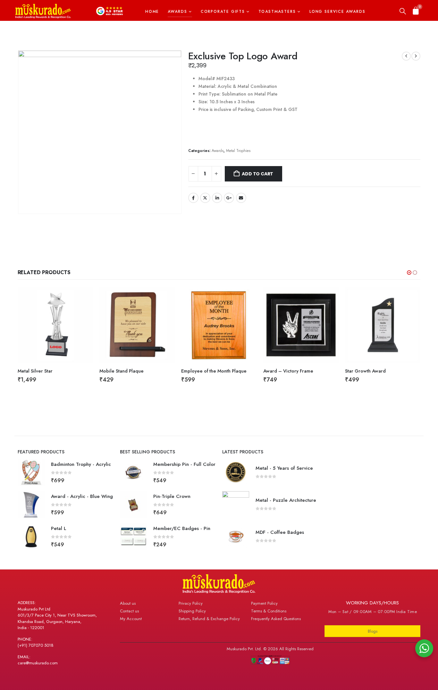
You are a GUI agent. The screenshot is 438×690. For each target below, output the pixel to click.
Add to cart (257, 174)
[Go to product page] (55, 325)
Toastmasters (277, 11)
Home (152, 12)
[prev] (406, 56)
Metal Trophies (238, 150)
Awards (177, 11)
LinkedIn (217, 198)
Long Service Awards (337, 12)
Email (241, 198)
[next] (415, 56)
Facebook (193, 198)
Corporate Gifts (223, 11)
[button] (403, 11)
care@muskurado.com (38, 663)
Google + (229, 198)
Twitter (205, 198)
